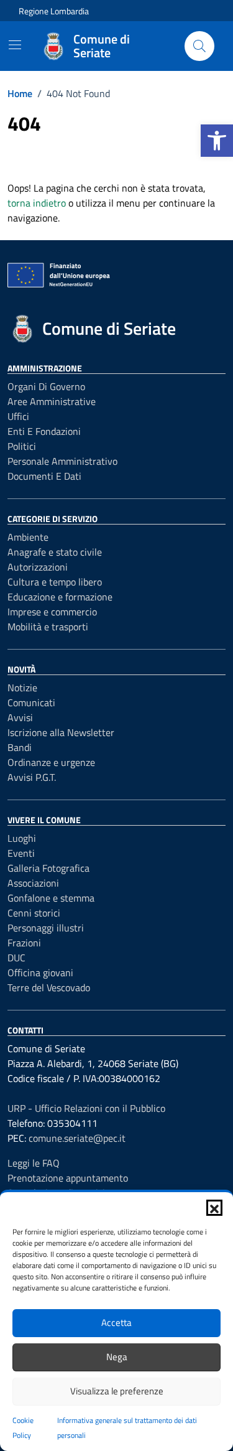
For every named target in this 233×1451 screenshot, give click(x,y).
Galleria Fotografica (48, 868)
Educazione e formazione (59, 596)
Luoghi (21, 838)
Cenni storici (33, 912)
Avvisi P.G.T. (31, 777)
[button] (217, 140)
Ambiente (27, 537)
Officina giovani (40, 972)
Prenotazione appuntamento (67, 1177)
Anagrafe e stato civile (54, 551)
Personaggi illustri (45, 927)
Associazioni (33, 882)
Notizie (22, 687)
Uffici (18, 416)
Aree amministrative (51, 401)
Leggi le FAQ (33, 1162)
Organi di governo (46, 386)
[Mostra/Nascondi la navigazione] (14, 44)
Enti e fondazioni (44, 431)
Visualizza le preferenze (116, 1391)
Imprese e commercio (52, 611)
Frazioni (24, 942)
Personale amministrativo (62, 461)
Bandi (19, 747)
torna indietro (36, 202)
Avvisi (20, 717)
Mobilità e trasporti (47, 626)
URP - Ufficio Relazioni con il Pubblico (86, 1108)
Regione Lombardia (54, 10)
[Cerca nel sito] (199, 46)
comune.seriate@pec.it (77, 1138)
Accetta (116, 1322)
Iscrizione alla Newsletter (60, 732)
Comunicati (31, 702)
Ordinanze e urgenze (51, 762)
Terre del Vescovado (48, 987)
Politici (21, 446)
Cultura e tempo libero (54, 581)
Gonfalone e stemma (50, 897)
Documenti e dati (44, 476)
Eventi (21, 853)
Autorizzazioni (37, 566)
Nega (116, 1357)
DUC (16, 957)
